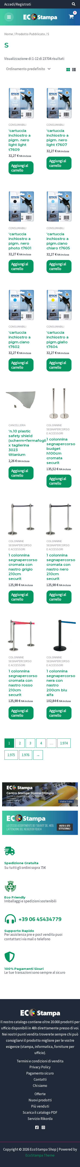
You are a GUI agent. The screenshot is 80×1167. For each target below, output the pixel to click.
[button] (74, 4)
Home (8, 34)
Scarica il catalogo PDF (40, 1112)
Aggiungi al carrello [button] (19, 168)
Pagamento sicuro (40, 1073)
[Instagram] (43, 1127)
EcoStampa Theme (40, 1155)
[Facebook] (37, 1127)
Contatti (40, 1079)
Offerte (40, 1094)
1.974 (64, 743)
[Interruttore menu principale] (9, 17)
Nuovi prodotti (40, 1100)
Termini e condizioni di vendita (40, 1061)
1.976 (25, 754)
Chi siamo (40, 1085)
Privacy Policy (40, 1067)
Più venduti (40, 1106)
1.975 (11, 754)
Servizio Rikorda (40, 1118)
